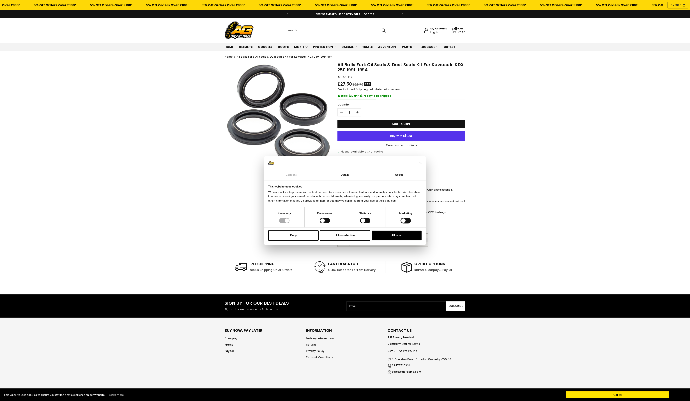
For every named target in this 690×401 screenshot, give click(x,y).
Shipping (362, 89)
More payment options (401, 145)
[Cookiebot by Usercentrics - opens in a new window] (406, 163)
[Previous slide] (287, 14)
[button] (459, 30)
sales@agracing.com (406, 372)
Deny (293, 235)
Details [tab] (345, 174)
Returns (311, 344)
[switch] (325, 220)
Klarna (229, 344)
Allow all (396, 235)
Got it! (617, 394)
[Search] (383, 30)
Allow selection (345, 235)
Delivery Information (320, 338)
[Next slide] (403, 14)
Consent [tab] (291, 174)
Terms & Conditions (319, 357)
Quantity (343, 104)
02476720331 (401, 365)
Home (229, 56)
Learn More (116, 394)
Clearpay (231, 338)
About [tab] (399, 174)
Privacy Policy (315, 351)
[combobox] (337, 30)
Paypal (229, 351)
